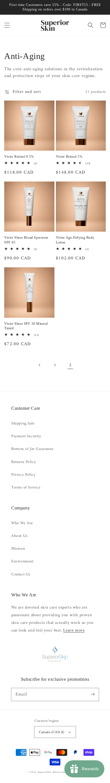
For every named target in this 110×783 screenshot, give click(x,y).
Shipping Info (23, 423)
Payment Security (26, 436)
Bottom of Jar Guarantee (32, 449)
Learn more (73, 630)
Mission (18, 548)
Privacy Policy (23, 474)
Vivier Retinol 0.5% (19, 157)
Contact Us (20, 574)
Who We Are (22, 523)
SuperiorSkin (44, 772)
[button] (7, 25)
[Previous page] (40, 365)
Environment (22, 561)
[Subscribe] (92, 694)
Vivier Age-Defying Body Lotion (75, 240)
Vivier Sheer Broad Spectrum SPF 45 (26, 240)
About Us (19, 535)
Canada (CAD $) (51, 732)
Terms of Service (26, 487)
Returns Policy (23, 462)
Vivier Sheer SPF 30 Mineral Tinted (26, 326)
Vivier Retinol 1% (69, 157)
